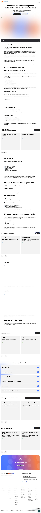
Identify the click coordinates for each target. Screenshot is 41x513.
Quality (9, 492)
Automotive (16, 502)
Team (36, 492)
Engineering (9, 488)
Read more (37, 233)
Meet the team (25, 14)
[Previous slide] (2, 152)
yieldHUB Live (3, 490)
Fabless (16, 488)
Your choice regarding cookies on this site (30, 510)
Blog (35, 490)
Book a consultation (20, 465)
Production (22, 494)
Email (23, 474)
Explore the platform (17, 14)
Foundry (16, 494)
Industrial (16, 498)
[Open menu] (39, 2)
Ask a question (37, 129)
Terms (7, 510)
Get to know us (37, 428)
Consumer (16, 500)
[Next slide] (6, 152)
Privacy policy (12, 510)
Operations (9, 490)
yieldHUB (2, 488)
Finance (9, 494)
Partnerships (9, 498)
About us (36, 488)
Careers (36, 496)
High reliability (16, 496)
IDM (15, 490)
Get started (37, 333)
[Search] (37, 2)
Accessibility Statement (19, 510)
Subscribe (24, 482)
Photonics (16, 504)
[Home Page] (4, 1)
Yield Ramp (22, 492)
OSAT (15, 492)
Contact (36, 494)
